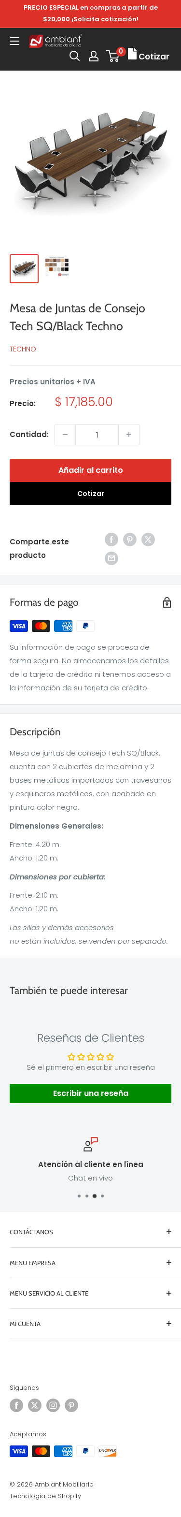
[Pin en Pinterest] (130, 539)
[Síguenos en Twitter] (35, 1405)
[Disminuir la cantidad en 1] (65, 434)
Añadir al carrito (90, 470)
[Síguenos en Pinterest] (71, 1405)
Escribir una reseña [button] (90, 1093)
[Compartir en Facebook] (111, 539)
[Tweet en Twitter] (148, 539)
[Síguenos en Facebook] (16, 1405)
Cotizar (90, 493)
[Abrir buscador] (75, 56)
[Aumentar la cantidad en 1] (129, 434)
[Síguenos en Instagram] (53, 1405)
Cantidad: (29, 434)
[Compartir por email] (111, 558)
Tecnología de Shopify (45, 1496)
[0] (113, 56)
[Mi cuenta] (93, 56)
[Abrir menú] (14, 41)
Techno (23, 349)
